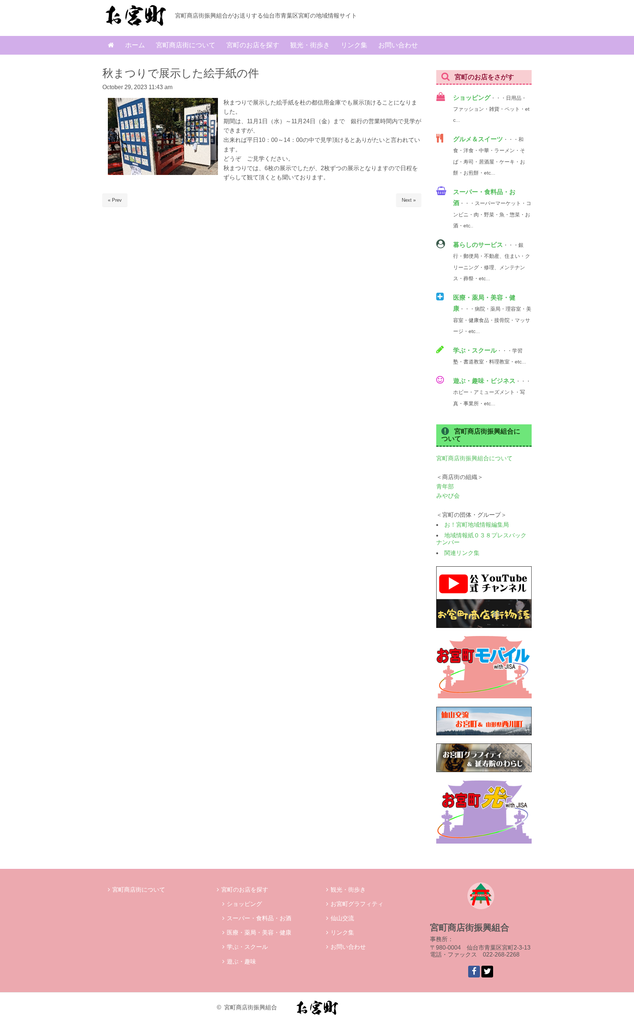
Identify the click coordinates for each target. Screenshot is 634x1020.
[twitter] (487, 971)
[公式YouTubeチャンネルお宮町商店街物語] (484, 626)
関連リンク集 (462, 553)
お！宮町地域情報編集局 (476, 525)
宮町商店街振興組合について (474, 458)
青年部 (445, 486)
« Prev (115, 200)
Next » (409, 200)
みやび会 (448, 496)
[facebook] (474, 971)
